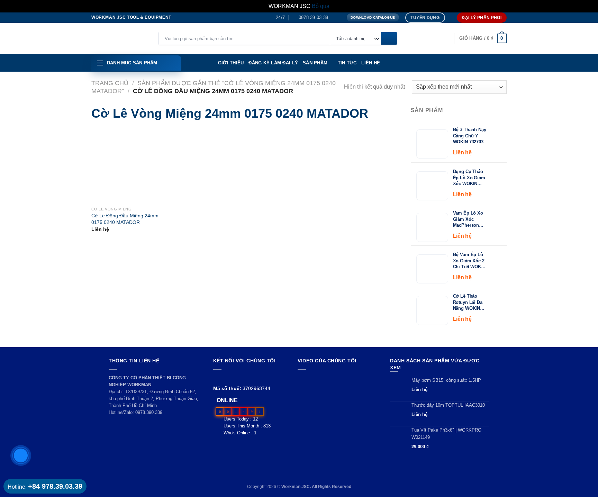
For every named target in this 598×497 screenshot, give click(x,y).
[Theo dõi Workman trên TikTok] (233, 377)
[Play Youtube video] (337, 397)
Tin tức (347, 62)
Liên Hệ (370, 62)
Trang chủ (109, 83)
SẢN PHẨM (315, 62)
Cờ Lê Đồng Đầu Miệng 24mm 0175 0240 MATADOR (124, 219)
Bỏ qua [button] (320, 6)
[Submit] (389, 38)
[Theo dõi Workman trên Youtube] (225, 377)
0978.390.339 (148, 412)
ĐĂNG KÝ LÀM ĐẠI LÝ (273, 62)
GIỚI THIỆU (231, 62)
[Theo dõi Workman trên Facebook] (217, 377)
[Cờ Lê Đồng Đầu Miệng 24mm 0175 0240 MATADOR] (102, 166)
